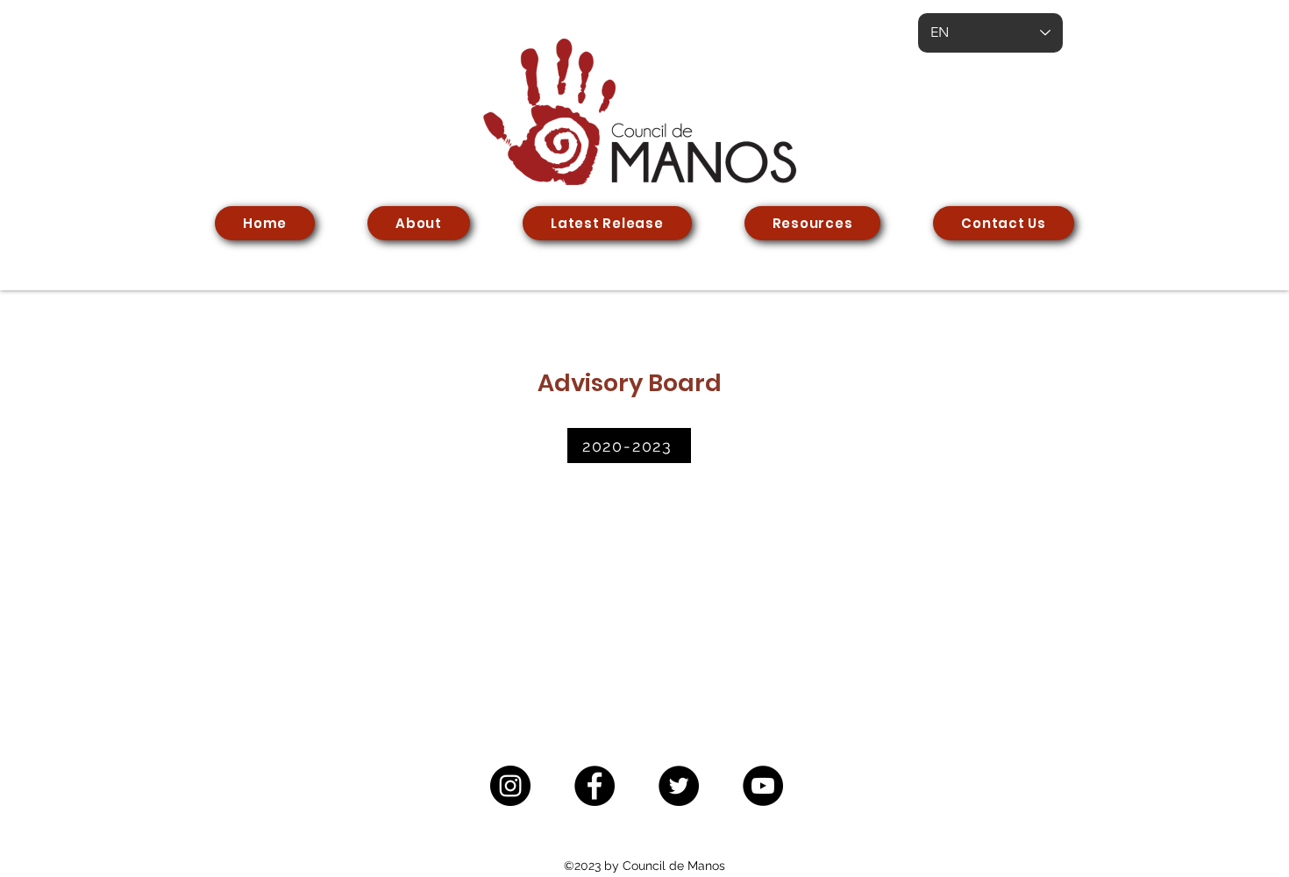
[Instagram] (510, 786)
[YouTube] (763, 786)
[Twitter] (679, 786)
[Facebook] (594, 786)
